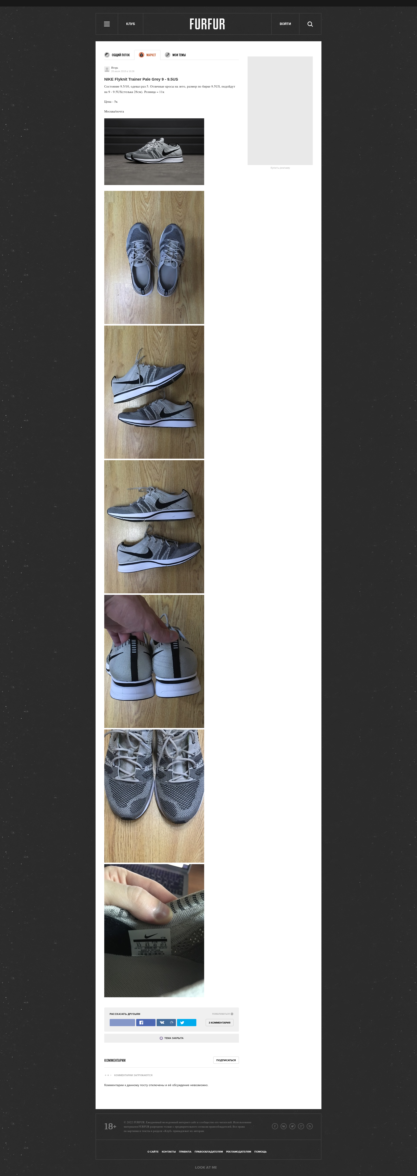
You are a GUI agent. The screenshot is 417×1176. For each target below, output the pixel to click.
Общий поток (121, 55)
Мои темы (179, 55)
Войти (285, 24)
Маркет (151, 55)
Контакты (169, 1151)
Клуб (130, 24)
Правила (185, 1151)
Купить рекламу (280, 168)
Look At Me (206, 1167)
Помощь (260, 1151)
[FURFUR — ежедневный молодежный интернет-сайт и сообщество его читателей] (207, 23)
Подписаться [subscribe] (226, 1060)
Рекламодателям (238, 1151)
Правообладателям (209, 1151)
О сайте (153, 1151)
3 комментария (219, 1022)
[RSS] (310, 1126)
